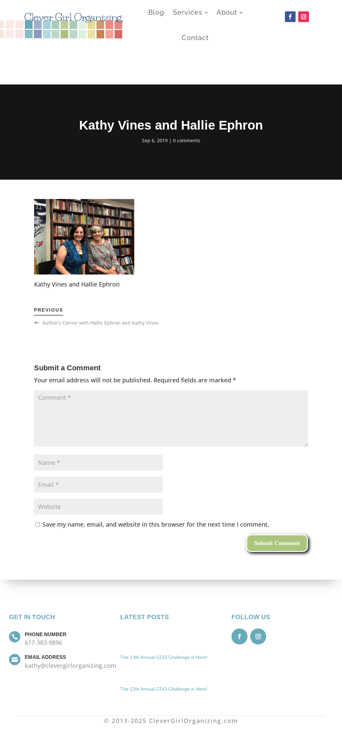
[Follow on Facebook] (290, 16)
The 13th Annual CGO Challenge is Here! (163, 657)
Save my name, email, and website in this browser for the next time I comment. (155, 524)
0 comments (186, 140)
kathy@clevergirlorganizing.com (70, 666)
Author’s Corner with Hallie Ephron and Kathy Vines (100, 323)
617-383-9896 (43, 642)
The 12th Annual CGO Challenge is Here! (163, 689)
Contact (195, 38)
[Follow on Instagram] (303, 16)
